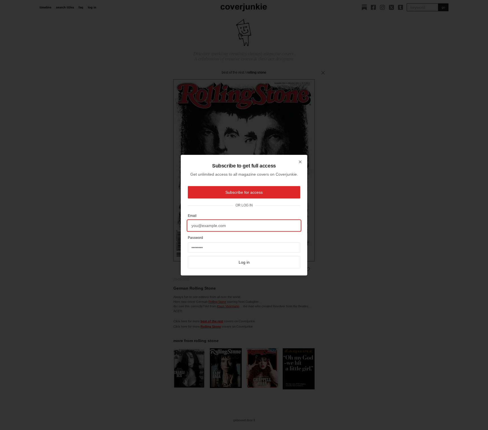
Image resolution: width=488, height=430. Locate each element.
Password (195, 238)
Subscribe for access (244, 192)
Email (192, 216)
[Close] (300, 162)
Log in (244, 262)
